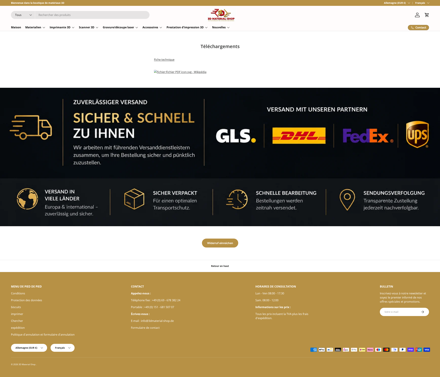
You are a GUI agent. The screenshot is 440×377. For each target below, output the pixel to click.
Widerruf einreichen (220, 243)
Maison (16, 27)
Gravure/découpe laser (118, 27)
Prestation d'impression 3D (185, 27)
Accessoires (150, 27)
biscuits (16, 307)
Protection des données (26, 300)
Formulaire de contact (145, 328)
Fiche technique (164, 59)
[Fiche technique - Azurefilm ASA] (180, 69)
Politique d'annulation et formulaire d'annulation (43, 334)
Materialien (33, 27)
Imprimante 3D (60, 27)
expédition (18, 328)
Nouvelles (219, 27)
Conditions (18, 293)
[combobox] (80, 15)
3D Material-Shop (27, 364)
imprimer (17, 314)
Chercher (17, 321)
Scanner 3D (86, 27)
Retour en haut (220, 266)
